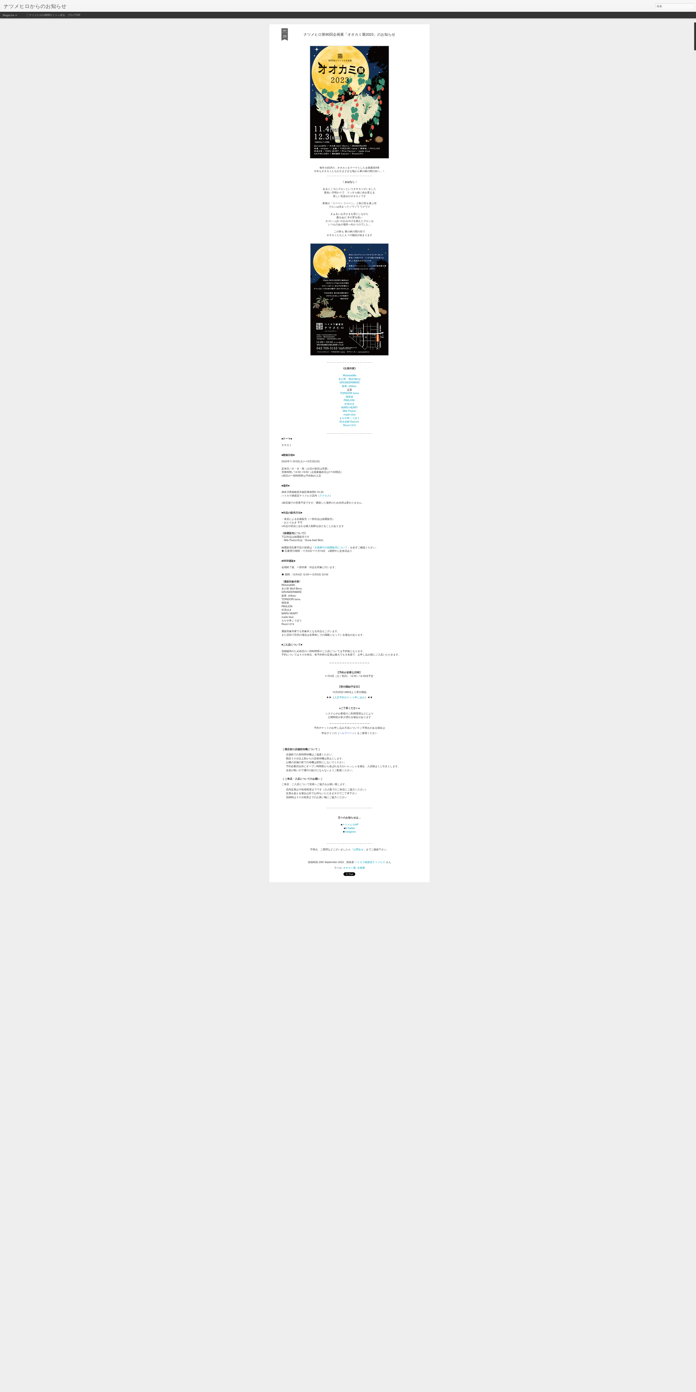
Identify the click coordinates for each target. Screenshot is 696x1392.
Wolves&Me (349, 375)
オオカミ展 (349, 867)
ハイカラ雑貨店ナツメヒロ (370, 862)
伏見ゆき (349, 404)
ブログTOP (74, 15)
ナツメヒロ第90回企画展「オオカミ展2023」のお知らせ (349, 34)
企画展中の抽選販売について (330, 547)
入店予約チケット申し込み (349, 697)
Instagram (350, 831)
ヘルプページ (347, 733)
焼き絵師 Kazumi (349, 421)
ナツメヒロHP (350, 824)
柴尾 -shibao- (349, 386)
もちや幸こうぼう (349, 418)
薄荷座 (349, 396)
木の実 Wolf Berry (349, 379)
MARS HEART (349, 407)
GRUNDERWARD (349, 382)
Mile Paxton (349, 411)
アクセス (325, 495)
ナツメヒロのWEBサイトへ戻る (47, 15)
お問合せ (358, 849)
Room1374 (349, 425)
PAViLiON (349, 400)
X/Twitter (350, 828)
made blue (349, 414)
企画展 (361, 867)
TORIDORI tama (349, 393)
